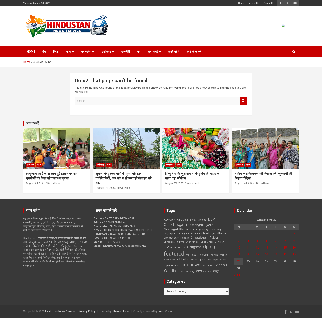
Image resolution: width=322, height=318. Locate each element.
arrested (201, 219)
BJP (211, 219)
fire (187, 255)
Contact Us (269, 3)
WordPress (165, 311)
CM (183, 247)
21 (275, 254)
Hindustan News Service (60, 311)
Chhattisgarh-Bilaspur (176, 229)
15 (285, 247)
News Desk (53, 183)
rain (210, 259)
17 (238, 254)
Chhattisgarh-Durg (199, 229)
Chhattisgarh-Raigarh (176, 237)
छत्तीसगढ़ (190, 271)
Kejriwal (214, 255)
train (204, 265)
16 (294, 247)
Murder (183, 259)
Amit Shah (182, 219)
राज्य (68, 51)
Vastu (211, 265)
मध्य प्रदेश (207, 271)
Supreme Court (171, 265)
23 (294, 254)
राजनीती (125, 51)
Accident (169, 219)
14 (275, 247)
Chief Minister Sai (172, 247)
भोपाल (199, 271)
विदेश (56, 51)
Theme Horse (121, 311)
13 (266, 247)
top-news (190, 264)
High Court (203, 254)
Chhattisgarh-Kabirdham (188, 233)
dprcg (209, 246)
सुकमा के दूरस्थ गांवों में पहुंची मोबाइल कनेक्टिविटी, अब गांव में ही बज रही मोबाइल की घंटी (123, 178)
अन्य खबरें (153, 51)
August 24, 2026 (35, 183)
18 (248, 254)
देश (44, 51)
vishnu (221, 265)
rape (215, 259)
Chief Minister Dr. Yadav (212, 242)
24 (238, 261)
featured (174, 254)
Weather (171, 270)
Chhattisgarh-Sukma (174, 242)
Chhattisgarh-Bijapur (200, 225)
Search (243, 101)
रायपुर (216, 271)
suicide (223, 260)
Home (241, 3)
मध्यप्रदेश (86, 51)
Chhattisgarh (175, 224)
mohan (223, 255)
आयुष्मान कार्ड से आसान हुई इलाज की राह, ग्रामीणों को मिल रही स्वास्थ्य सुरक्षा (52, 175)
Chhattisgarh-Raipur (204, 237)
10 (238, 247)
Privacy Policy (87, 311)
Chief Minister (192, 242)
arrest (193, 220)
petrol (203, 260)
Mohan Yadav (171, 259)
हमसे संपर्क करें (194, 51)
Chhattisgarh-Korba (213, 233)
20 (266, 254)
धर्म (138, 51)
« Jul (237, 275)
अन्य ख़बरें (32, 123)
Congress (194, 247)
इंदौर (182, 271)
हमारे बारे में (173, 51)
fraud (193, 255)
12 (257, 247)
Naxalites (194, 259)
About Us (254, 3)
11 (248, 247)
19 (257, 254)
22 (285, 254)
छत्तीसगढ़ (106, 51)
